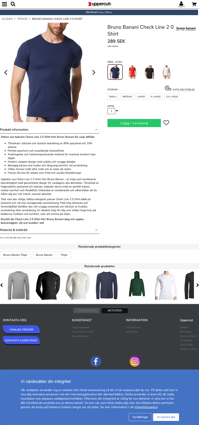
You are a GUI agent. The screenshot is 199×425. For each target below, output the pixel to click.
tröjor (22, 19)
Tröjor (64, 255)
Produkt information (14, 130)
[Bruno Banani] (186, 32)
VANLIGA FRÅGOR (21, 329)
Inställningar (140, 417)
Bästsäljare (185, 331)
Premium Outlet (188, 336)
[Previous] (6, 72)
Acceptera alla (166, 417)
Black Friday (186, 344)
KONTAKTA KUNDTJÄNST (21, 340)
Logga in (181, 6)
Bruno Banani (44, 255)
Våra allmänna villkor (83, 331)
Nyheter (184, 327)
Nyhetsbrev (132, 331)
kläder (7, 19)
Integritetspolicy (80, 336)
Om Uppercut (133, 327)
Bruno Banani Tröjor (15, 255)
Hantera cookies (188, 348)
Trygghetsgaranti (80, 327)
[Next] (93, 72)
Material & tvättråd (13, 230)
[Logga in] (181, 4)
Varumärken (186, 340)
